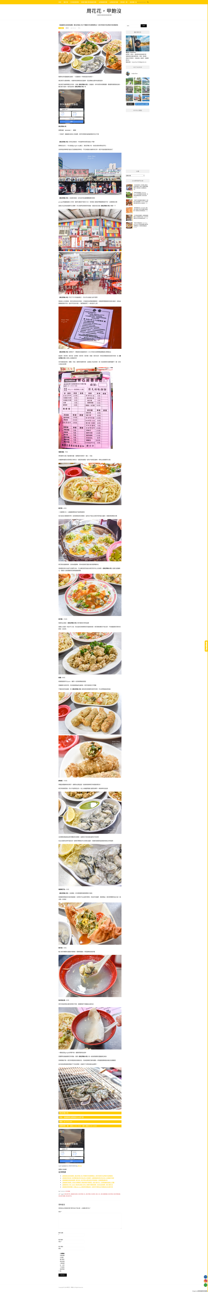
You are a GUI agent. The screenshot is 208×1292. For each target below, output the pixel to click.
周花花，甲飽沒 (104, 11)
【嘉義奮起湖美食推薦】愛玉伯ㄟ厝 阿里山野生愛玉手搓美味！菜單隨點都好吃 (85, 1180)
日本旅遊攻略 (74, 2)
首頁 (59, 2)
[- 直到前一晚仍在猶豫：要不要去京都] (137, 89)
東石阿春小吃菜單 (90, 1194)
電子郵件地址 (60, 1240)
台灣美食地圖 (114, 2)
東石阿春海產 (116, 1194)
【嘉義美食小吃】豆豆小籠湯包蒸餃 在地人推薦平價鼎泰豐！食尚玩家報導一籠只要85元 (87, 1185)
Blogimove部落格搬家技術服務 (199, 1291)
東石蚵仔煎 (67, 1194)
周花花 (67, 28)
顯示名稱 (60, 1233)
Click (206, 646)
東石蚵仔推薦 (61, 1196)
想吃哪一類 (123, 2)
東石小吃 (98, 1194)
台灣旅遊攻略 (103, 2)
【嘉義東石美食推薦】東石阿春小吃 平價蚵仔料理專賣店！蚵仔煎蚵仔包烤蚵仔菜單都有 (87, 1176)
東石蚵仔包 (69, 1196)
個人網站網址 (60, 1247)
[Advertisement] (138, 142)
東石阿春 (110, 1194)
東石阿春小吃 (81, 1194)
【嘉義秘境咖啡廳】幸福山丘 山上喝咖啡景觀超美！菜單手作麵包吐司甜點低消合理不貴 (87, 1187)
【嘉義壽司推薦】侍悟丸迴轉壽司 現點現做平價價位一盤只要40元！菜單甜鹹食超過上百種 (88, 1182)
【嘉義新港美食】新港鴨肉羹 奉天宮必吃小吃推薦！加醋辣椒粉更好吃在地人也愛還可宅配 (88, 1178)
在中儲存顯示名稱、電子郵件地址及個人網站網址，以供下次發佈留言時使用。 (62, 1262)
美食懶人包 (133, 2)
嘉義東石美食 (74, 1194)
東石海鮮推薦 (104, 1194)
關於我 (66, 2)
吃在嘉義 (61, 28)
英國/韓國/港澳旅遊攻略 (88, 2)
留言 (60, 1211)
